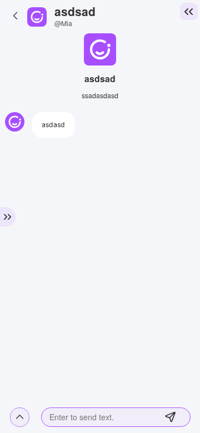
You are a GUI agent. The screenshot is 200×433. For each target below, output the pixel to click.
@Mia (63, 23)
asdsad (75, 11)
